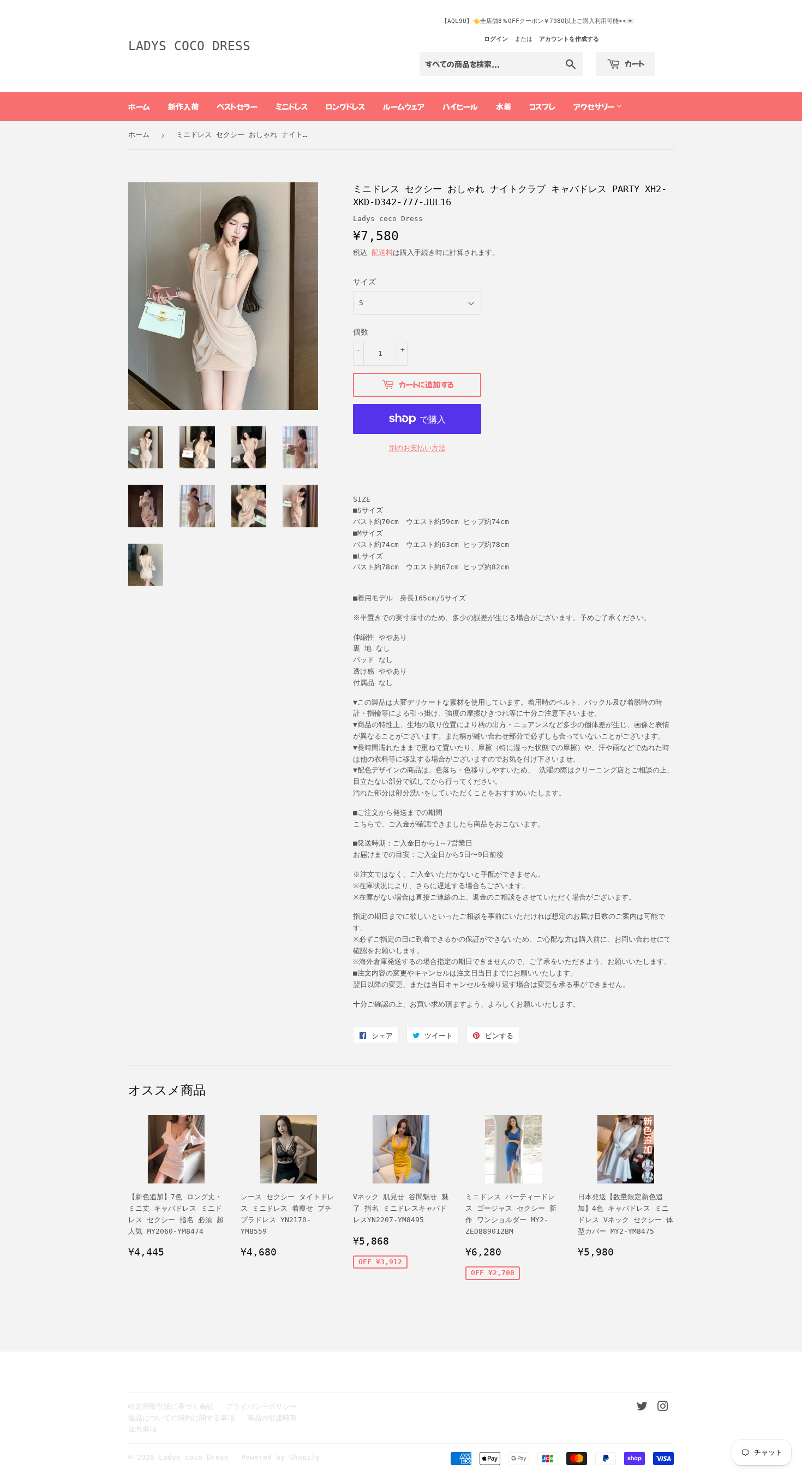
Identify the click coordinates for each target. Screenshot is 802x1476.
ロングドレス (345, 106)
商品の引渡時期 (272, 1418)
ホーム (139, 106)
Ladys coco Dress (189, 46)
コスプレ (542, 106)
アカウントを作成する (569, 39)
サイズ (364, 281)
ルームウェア (403, 106)
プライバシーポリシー (261, 1406)
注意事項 (142, 1429)
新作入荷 (183, 106)
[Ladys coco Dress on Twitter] (642, 1408)
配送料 (382, 252)
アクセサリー (594, 106)
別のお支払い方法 (417, 448)
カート (633, 63)
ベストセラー (237, 106)
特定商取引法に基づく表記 (170, 1406)
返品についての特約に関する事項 (181, 1418)
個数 (360, 332)
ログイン (496, 39)
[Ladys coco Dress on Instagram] (662, 1408)
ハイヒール (460, 106)
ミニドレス (292, 106)
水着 (503, 106)
